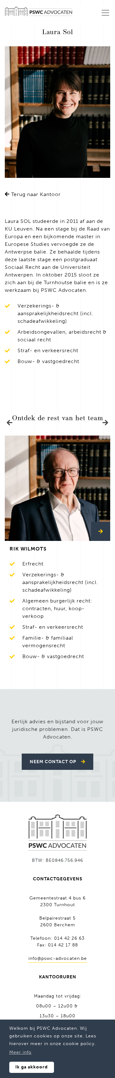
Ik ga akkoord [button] (31, 1067)
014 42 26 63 (69, 938)
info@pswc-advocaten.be (57, 958)
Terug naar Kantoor (35, 194)
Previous (9, 422)
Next (105, 422)
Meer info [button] (20, 1052)
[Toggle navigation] (105, 13)
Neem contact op (53, 761)
